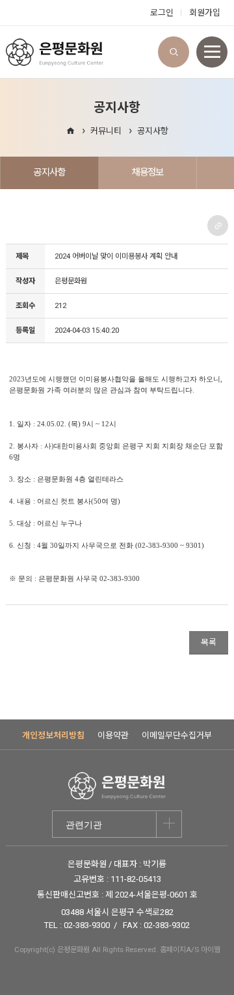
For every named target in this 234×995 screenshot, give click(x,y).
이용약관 (113, 735)
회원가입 (204, 13)
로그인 (162, 13)
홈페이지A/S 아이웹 (190, 949)
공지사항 (152, 131)
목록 (208, 642)
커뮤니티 (106, 131)
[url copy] (217, 225)
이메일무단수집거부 (177, 735)
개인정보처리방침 (53, 735)
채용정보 (147, 172)
